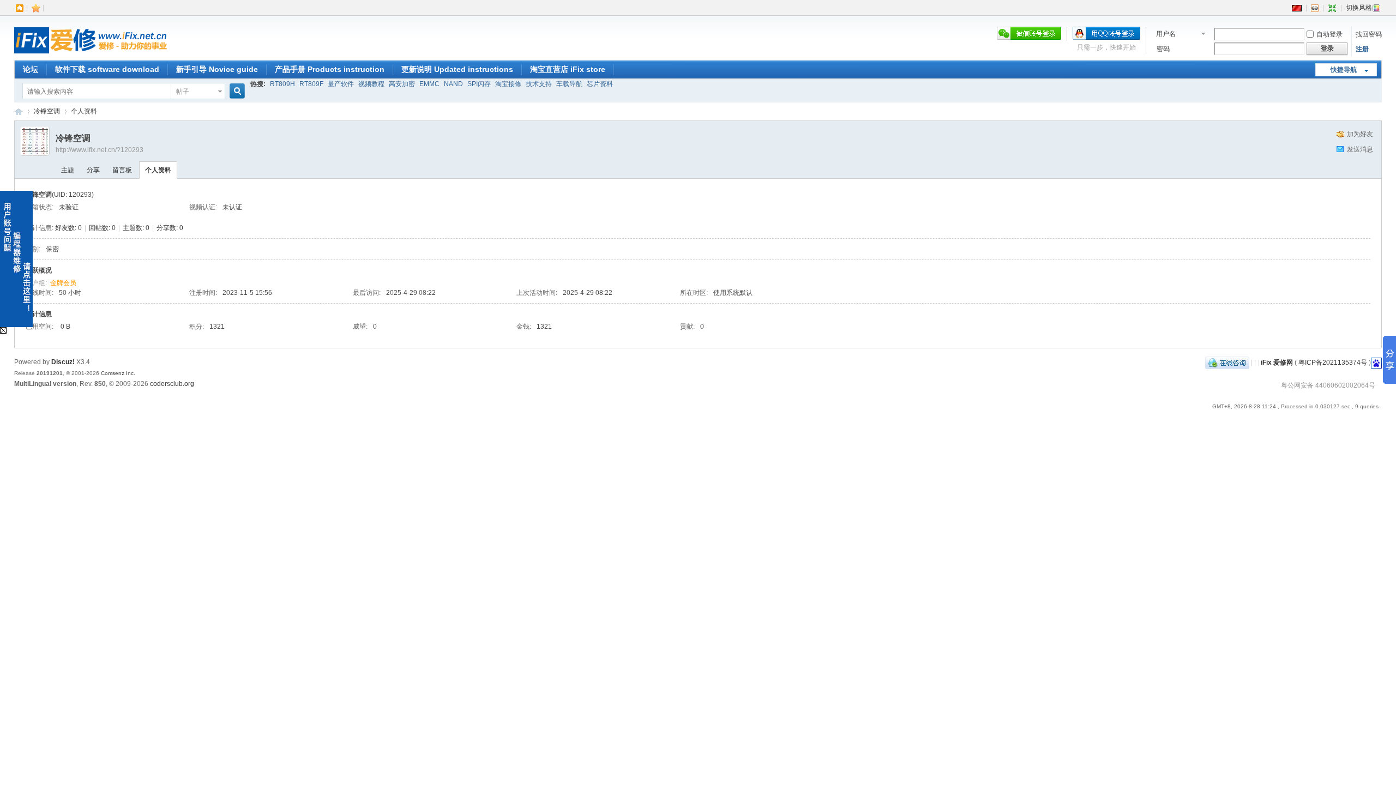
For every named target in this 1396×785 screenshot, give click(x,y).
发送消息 (1360, 149)
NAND (453, 84)
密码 (1163, 49)
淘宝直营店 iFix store (567, 69)
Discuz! (63, 362)
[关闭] (3, 331)
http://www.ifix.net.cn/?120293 (99, 150)
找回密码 (1369, 34)
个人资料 (158, 170)
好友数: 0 (68, 228)
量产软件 (341, 84)
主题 (67, 170)
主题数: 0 (136, 228)
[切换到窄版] (1332, 7)
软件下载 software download (107, 69)
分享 (93, 170)
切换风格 (1359, 7)
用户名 (1166, 34)
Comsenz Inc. (118, 373)
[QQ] (1227, 362)
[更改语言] (1297, 7)
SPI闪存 (479, 84)
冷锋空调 (47, 111)
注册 (1362, 49)
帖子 (182, 91)
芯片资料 (600, 84)
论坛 (30, 69)
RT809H (282, 84)
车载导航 (569, 84)
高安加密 (402, 84)
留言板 (122, 170)
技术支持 (539, 84)
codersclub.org (172, 384)
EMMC (429, 84)
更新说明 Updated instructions (457, 69)
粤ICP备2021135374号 (1332, 362)
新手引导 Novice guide (217, 69)
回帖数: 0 (102, 228)
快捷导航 (1344, 70)
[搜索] (235, 91)
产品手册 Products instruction (329, 69)
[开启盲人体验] (1315, 7)
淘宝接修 (508, 84)
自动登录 (1329, 34)
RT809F (311, 84)
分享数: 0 (170, 228)
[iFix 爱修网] (90, 54)
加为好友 (1360, 134)
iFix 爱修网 (18, 111)
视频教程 (371, 84)
